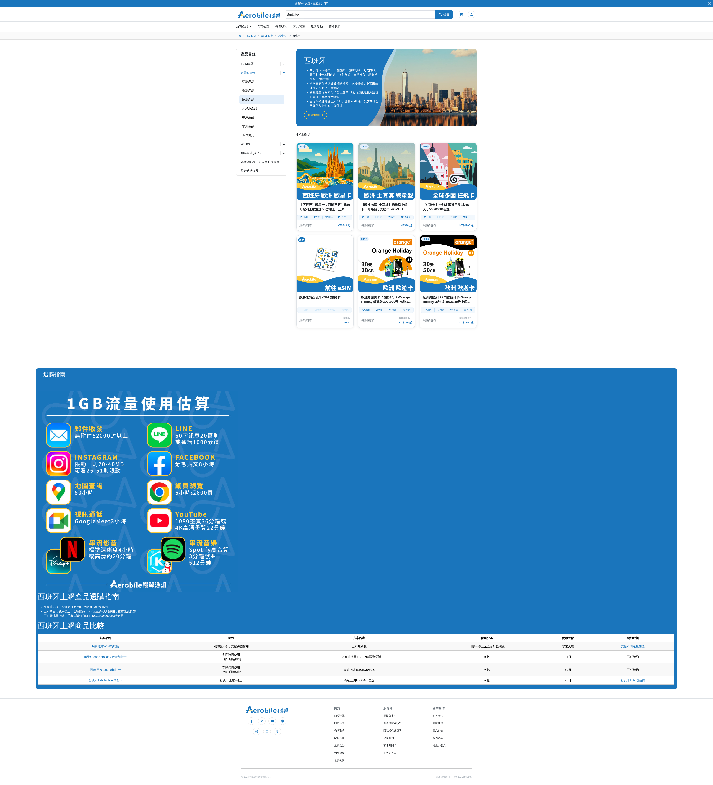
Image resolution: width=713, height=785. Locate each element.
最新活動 (317, 26)
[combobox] (369, 14)
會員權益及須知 (392, 723)
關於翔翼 (339, 715)
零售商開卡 (389, 745)
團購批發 (438, 723)
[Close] (710, 4)
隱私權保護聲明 (392, 730)
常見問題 (299, 26)
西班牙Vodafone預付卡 (105, 669)
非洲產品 (248, 126)
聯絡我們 (335, 26)
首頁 (238, 35)
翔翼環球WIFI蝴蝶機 (105, 646)
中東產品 (248, 117)
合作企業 (438, 738)
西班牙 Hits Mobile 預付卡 (105, 680)
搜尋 (446, 14)
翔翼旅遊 (339, 752)
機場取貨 (281, 26)
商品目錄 (251, 35)
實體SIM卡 (267, 35)
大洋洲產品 (249, 108)
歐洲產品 (283, 35)
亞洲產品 (248, 81)
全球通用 (248, 135)
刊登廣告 (438, 715)
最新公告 (339, 760)
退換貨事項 (389, 715)
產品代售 (438, 730)
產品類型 (293, 14)
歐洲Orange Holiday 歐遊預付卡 (105, 656)
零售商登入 (389, 752)
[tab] (261, 63)
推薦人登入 (439, 745)
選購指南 (314, 114)
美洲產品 (248, 90)
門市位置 (263, 26)
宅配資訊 (339, 738)
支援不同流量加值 (633, 646)
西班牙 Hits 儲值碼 (633, 680)
